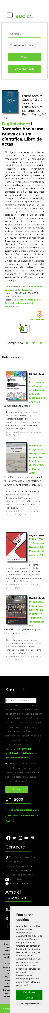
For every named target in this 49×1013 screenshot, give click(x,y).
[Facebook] (27, 343)
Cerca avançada (24, 68)
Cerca (24, 57)
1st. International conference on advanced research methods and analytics (37, 390)
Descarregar (37, 319)
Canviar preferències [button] (29, 1003)
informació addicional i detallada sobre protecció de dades (21, 753)
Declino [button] (29, 998)
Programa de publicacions (23, 810)
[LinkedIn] (41, 343)
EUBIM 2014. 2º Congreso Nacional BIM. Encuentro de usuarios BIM (37, 547)
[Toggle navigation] (10, 15)
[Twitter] (33, 343)
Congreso (26, 290)
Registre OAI (12, 306)
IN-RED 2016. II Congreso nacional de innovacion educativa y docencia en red (36, 614)
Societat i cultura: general (19, 303)
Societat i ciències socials (28, 299)
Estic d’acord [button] (29, 992)
